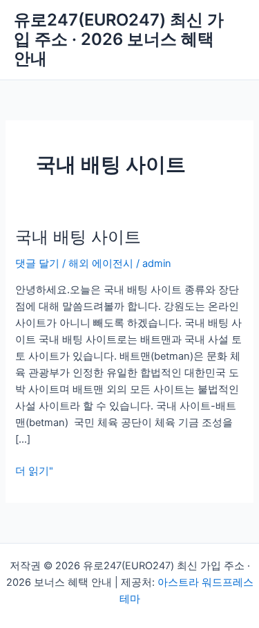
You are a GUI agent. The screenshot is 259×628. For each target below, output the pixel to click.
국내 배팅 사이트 (78, 237)
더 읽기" (34, 470)
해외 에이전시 (100, 263)
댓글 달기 (37, 263)
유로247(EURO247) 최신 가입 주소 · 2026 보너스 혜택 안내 (119, 39)
